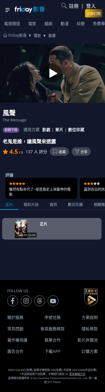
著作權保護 (17, 340)
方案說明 (90, 317)
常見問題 (15, 328)
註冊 (74, 6)
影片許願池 (88, 340)
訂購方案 (90, 351)
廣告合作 (15, 351)
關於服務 (15, 317)
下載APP (52, 351)
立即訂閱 (94, 13)
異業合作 (52, 340)
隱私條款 (90, 328)
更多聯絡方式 (77, 374)
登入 (91, 6)
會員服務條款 (52, 328)
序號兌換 (52, 317)
